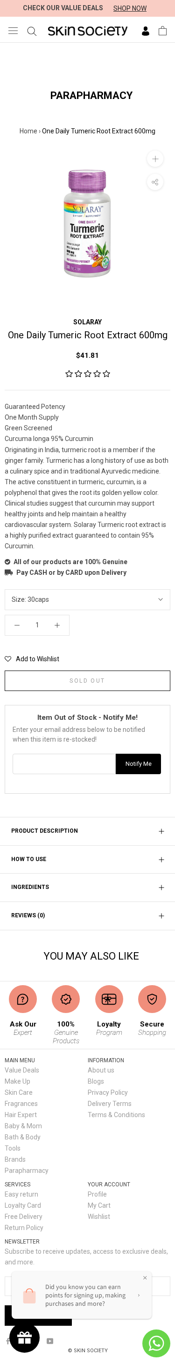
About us (101, 1070)
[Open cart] (163, 30)
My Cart (99, 1205)
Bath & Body (23, 1137)
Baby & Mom (23, 1126)
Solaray (87, 322)
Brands (15, 1159)
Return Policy (24, 1227)
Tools (13, 1148)
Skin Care (19, 1092)
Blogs (96, 1081)
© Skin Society (88, 1351)
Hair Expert (21, 1115)
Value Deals (22, 1070)
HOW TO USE (28, 859)
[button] (87, 374)
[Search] (32, 30)
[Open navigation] (13, 30)
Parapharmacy (27, 1170)
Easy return (21, 1194)
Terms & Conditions (116, 1115)
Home (28, 131)
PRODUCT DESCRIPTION (44, 831)
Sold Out (87, 681)
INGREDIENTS (30, 887)
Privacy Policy (108, 1092)
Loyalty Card (23, 1205)
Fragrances (21, 1103)
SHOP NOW (130, 8)
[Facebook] (8, 1341)
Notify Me (139, 763)
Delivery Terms (110, 1103)
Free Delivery (23, 1216)
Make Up (17, 1081)
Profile (97, 1194)
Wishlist (99, 1216)
